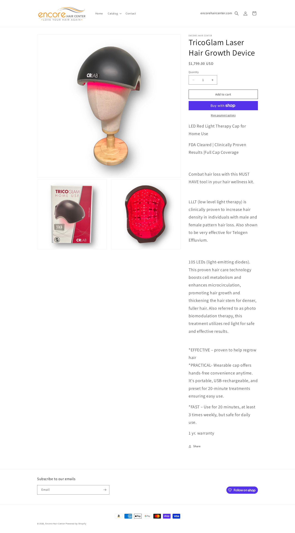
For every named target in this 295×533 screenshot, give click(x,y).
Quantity (194, 72)
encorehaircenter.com (216, 13)
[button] (114, 13)
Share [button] (197, 446)
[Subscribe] (104, 490)
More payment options (223, 115)
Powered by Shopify (76, 523)
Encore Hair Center (55, 523)
